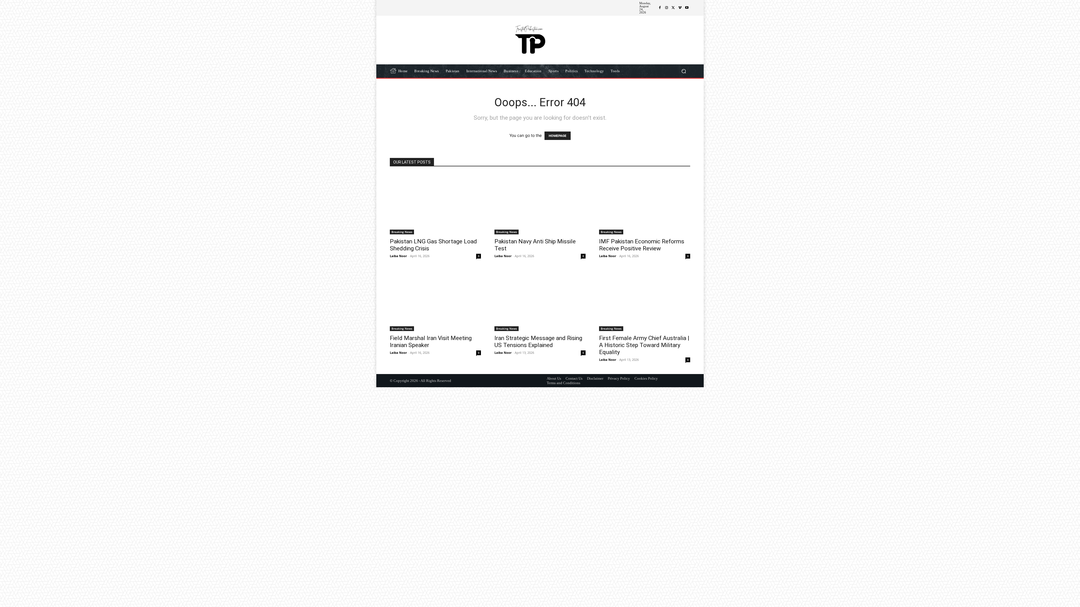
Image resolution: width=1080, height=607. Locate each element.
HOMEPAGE (557, 136)
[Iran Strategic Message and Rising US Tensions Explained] (540, 300)
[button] (683, 71)
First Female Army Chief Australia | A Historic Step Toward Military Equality (644, 345)
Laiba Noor (398, 256)
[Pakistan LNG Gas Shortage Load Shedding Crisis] (435, 204)
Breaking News (402, 232)
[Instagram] (666, 7)
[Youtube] (686, 7)
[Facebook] (659, 7)
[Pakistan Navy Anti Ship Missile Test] (540, 204)
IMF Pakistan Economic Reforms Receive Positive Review (641, 245)
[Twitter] (673, 7)
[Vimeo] (680, 7)
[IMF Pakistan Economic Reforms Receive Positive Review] (644, 204)
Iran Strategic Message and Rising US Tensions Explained (538, 341)
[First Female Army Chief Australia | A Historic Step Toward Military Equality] (644, 300)
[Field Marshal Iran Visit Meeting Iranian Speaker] (435, 300)
